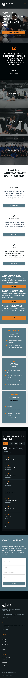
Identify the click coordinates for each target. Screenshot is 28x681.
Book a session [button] (14, 234)
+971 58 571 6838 (6, 657)
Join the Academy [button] (14, 32)
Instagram (4, 665)
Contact (4, 649)
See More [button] (14, 263)
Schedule (4, 642)
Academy (4, 637)
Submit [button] (14, 583)
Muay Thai (6, 451)
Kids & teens (12, 448)
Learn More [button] (14, 286)
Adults (20, 448)
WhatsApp (4, 662)
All (5, 448)
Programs (4, 639)
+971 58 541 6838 (6, 660)
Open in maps (5, 629)
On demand (4, 647)
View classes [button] (14, 205)
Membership (5, 644)
